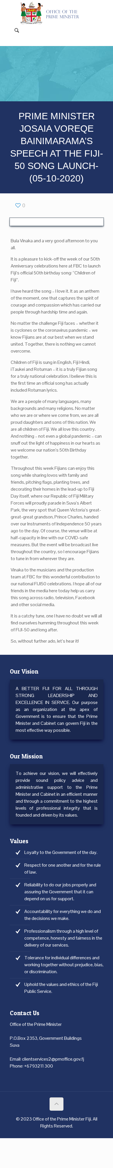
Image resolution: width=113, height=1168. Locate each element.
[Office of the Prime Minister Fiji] (52, 8)
